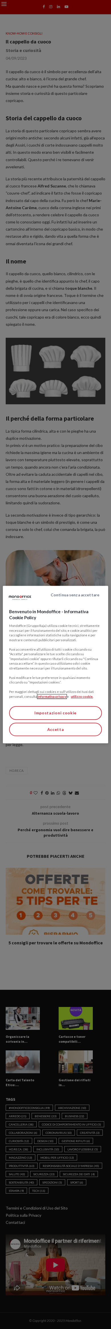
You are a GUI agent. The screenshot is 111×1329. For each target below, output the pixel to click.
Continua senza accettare (75, 595)
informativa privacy (52, 696)
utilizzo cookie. (82, 696)
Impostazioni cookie (55, 713)
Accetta (55, 729)
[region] (55, 665)
